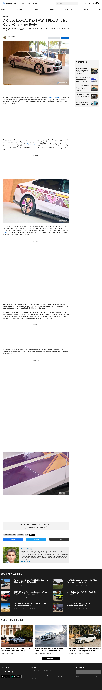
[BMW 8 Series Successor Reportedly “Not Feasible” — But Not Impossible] (5, 592)
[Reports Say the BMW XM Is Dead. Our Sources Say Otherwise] (58, 592)
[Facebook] (82, 3)
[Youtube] (89, 3)
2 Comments (65, 38)
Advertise (22, 3)
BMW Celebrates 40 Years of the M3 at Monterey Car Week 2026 (82, 581)
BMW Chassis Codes (49, 671)
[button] (67, 493)
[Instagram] (93, 3)
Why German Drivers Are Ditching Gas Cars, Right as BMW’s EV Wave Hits (31, 581)
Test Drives (20, 9)
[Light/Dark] (97, 3)
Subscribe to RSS (35, 675)
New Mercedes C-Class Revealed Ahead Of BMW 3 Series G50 (83, 79)
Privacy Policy (47, 675)
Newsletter (34, 3)
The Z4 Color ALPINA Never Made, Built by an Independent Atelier (30, 605)
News (36, 9)
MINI (100, 9)
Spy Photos (68, 9)
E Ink (27, 534)
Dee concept (31, 144)
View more (50, 658)
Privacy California (35, 678)
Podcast (85, 9)
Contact (28, 3)
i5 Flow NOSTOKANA (56, 97)
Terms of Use (47, 673)
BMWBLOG (5, 32)
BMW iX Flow (21, 534)
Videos (52, 9)
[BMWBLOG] (13, 667)
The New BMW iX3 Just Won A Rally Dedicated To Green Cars (80, 605)
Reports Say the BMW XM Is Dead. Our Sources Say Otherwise (82, 593)
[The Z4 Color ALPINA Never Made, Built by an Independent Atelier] (5, 604)
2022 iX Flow (7, 232)
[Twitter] (86, 3)
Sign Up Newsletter (63, 673)
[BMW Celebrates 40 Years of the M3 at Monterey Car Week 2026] (58, 580)
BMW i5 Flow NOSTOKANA (10, 534)
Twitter (37, 539)
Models (3, 9)
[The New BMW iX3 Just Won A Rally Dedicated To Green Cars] (58, 604)
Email (60, 539)
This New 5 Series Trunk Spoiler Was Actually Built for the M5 (49, 649)
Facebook (13, 539)
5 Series (5, 16)
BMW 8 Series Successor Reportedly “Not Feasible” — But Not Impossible (30, 593)
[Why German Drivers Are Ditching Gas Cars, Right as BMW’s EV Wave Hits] (5, 580)
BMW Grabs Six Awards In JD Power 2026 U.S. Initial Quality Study (85, 649)
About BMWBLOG (35, 671)
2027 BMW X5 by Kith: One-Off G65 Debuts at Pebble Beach (83, 96)
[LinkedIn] (30, 562)
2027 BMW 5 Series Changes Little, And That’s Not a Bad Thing (16, 649)
